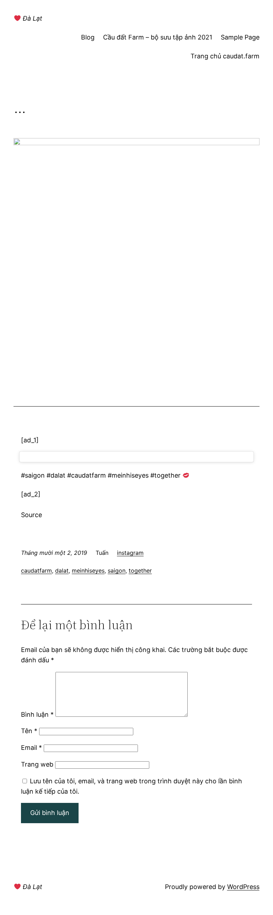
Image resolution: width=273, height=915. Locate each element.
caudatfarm (36, 570)
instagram (130, 552)
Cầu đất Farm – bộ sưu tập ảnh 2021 (157, 37)
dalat (62, 570)
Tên (29, 731)
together (140, 570)
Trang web (37, 764)
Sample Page (240, 37)
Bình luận (37, 714)
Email (31, 747)
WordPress (243, 886)
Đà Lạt (31, 18)
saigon (116, 570)
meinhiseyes (88, 570)
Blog (88, 37)
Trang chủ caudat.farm (225, 56)
